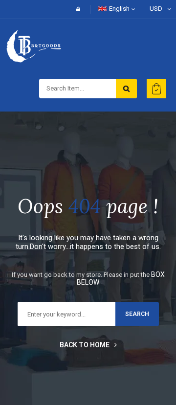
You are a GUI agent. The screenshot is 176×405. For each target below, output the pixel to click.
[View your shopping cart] (156, 88)
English (119, 8)
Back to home (85, 345)
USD (156, 8)
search (137, 314)
